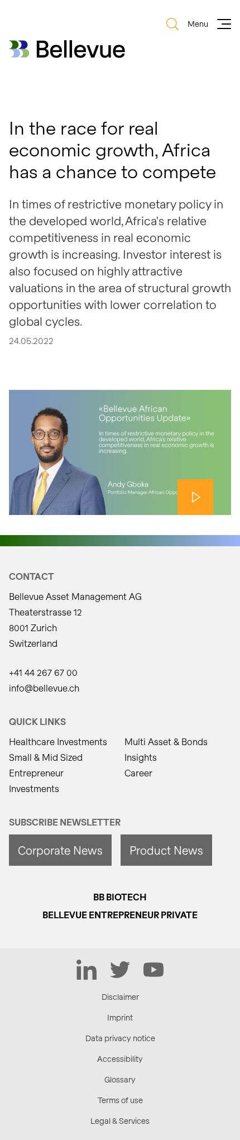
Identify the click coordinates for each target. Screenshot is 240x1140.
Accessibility (120, 1058)
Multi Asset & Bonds (166, 741)
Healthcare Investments (58, 741)
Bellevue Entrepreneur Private (120, 914)
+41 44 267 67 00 (43, 672)
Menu (198, 23)
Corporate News (60, 850)
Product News (166, 850)
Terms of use (120, 1100)
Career (138, 772)
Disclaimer (120, 996)
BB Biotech (120, 896)
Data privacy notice (120, 1038)
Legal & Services (120, 1120)
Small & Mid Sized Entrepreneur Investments (46, 773)
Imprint (120, 1017)
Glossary (120, 1079)
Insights (140, 757)
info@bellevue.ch (44, 688)
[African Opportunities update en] (120, 452)
